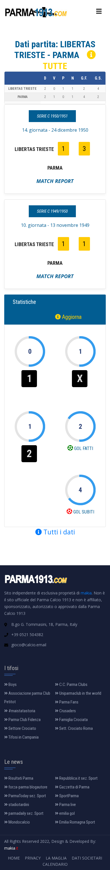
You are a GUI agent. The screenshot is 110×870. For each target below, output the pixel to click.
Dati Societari (87, 858)
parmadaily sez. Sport (25, 813)
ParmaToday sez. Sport (27, 795)
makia (86, 593)
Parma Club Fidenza (24, 719)
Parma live (67, 804)
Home (14, 858)
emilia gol (66, 813)
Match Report (55, 181)
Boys (12, 684)
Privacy (33, 858)
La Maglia (56, 858)
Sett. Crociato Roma (75, 728)
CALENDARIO (55, 864)
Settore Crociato (22, 728)
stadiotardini (18, 804)
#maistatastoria (21, 710)
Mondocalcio (19, 822)
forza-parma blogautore (27, 787)
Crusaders (67, 710)
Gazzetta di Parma (73, 787)
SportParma (68, 795)
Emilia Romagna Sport (76, 822)
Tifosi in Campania (23, 737)
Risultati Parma (20, 778)
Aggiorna (71, 317)
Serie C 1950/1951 (52, 116)
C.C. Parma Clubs (72, 684)
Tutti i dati (58, 531)
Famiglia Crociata (73, 719)
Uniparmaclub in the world (79, 693)
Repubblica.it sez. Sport (78, 778)
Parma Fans (68, 702)
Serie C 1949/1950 (52, 211)
